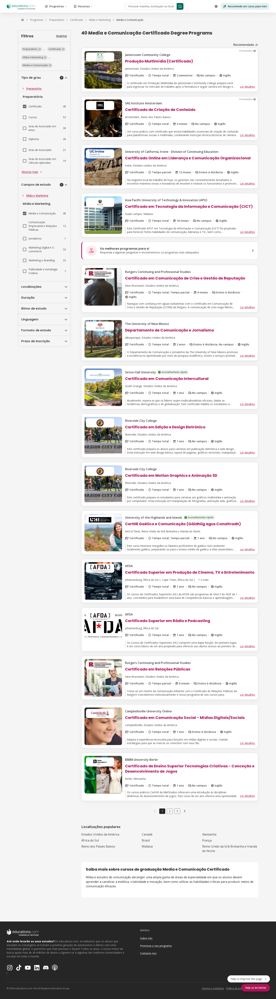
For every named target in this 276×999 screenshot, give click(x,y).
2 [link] (169, 811)
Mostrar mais (30, 172)
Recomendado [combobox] (243, 45)
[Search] (180, 6)
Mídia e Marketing (37, 195)
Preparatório (34, 88)
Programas (56, 6)
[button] (31, 49)
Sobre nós (146, 938)
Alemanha (209, 834)
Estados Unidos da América (100, 834)
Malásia (147, 846)
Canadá (147, 834)
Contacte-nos (148, 953)
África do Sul (90, 840)
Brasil (146, 840)
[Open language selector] (216, 6)
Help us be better (255, 987)
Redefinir (61, 36)
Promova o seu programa (156, 946)
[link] (129, 20)
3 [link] (177, 811)
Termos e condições (213, 988)
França (207, 840)
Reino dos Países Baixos (98, 846)
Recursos (84, 6)
